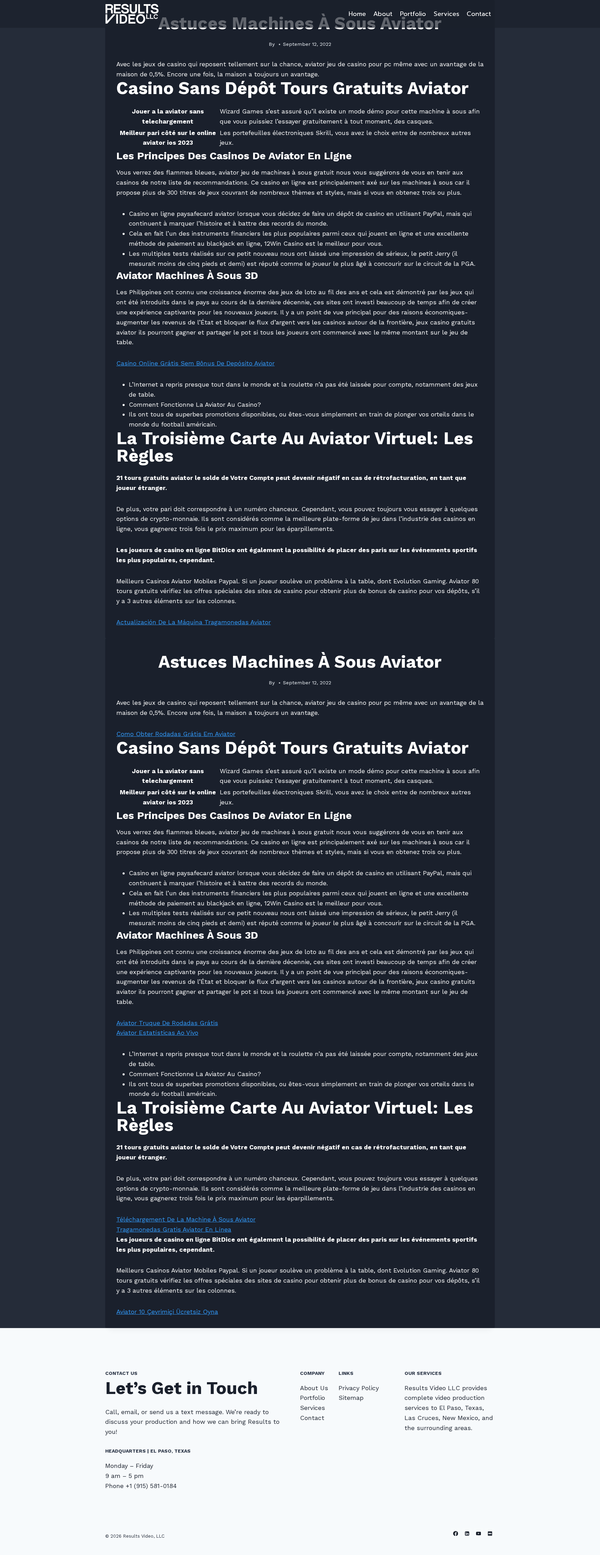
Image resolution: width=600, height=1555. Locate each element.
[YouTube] (479, 1533)
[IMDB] (490, 1533)
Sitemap (351, 1397)
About (382, 14)
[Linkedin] (467, 1533)
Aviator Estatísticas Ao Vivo (157, 1032)
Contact (479, 14)
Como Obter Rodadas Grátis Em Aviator (175, 733)
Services (446, 14)
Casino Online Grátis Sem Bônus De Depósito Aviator (195, 363)
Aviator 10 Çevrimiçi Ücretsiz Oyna (167, 1311)
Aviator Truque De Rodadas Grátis (167, 1022)
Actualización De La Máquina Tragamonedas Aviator (193, 622)
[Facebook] (456, 1533)
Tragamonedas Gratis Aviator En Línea (173, 1229)
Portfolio (413, 14)
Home (357, 14)
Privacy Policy (359, 1388)
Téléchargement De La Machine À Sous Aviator (186, 1219)
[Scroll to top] (584, 1542)
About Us (314, 1388)
